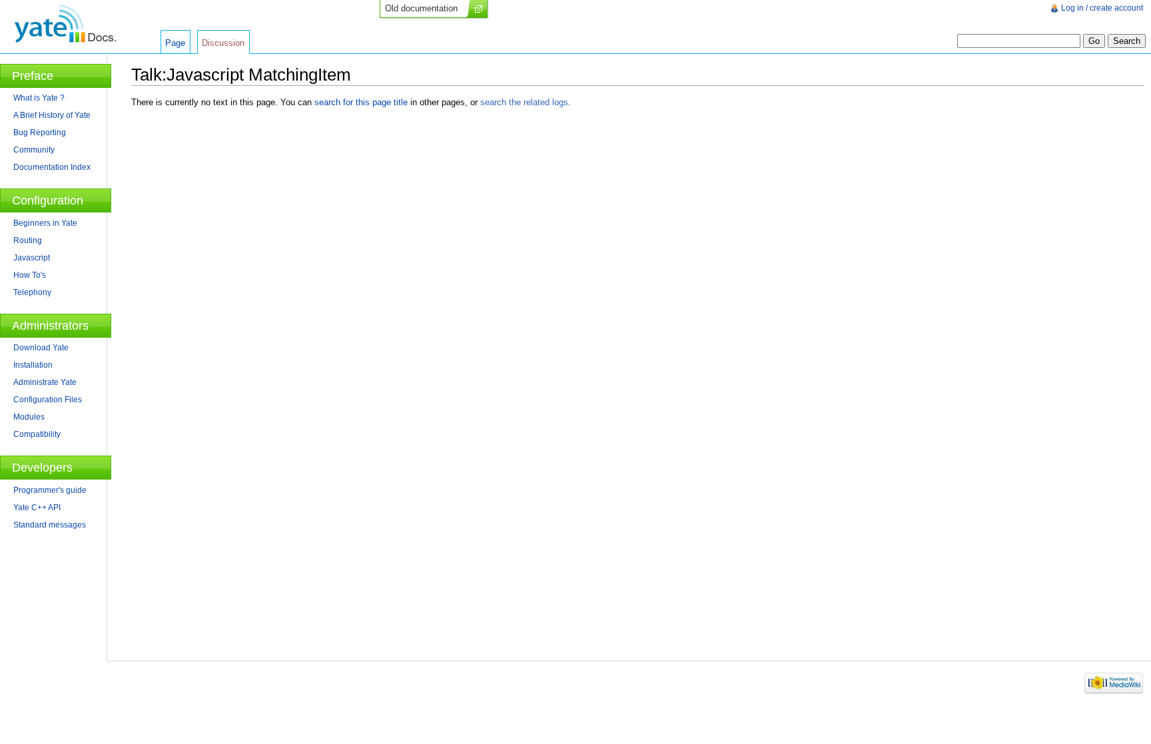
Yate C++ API (37, 507)
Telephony (32, 292)
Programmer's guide (50, 490)
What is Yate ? (39, 98)
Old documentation (421, 8)
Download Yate (41, 347)
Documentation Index (52, 167)
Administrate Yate (45, 382)
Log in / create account (1102, 8)
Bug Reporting (39, 132)
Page (175, 43)
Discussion (223, 43)
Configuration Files (47, 399)
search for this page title (361, 102)
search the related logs (524, 102)
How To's (29, 275)
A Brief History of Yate (52, 115)
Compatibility (37, 434)
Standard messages (49, 525)
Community (34, 150)
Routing (27, 240)
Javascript (31, 257)
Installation (33, 365)
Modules (29, 417)
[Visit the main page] (65, 23)
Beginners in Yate (45, 223)
